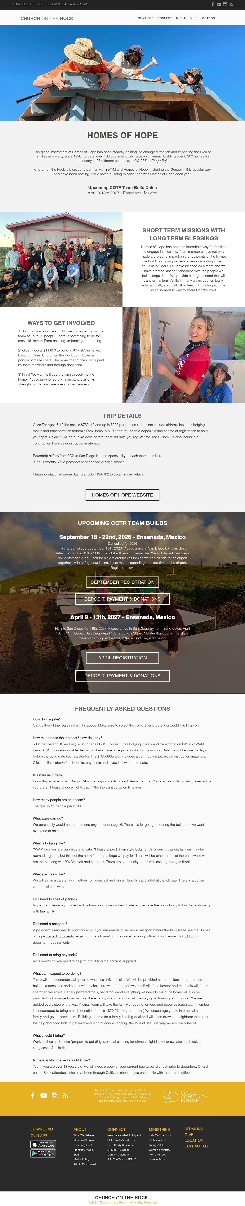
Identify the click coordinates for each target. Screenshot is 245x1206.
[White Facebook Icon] (33, 1095)
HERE (189, 936)
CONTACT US (196, 1146)
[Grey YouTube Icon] (219, 4)
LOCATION (194, 1140)
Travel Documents (60, 936)
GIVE (189, 1134)
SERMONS (194, 1128)
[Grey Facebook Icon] (213, 4)
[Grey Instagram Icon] (225, 4)
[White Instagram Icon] (55, 1095)
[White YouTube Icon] (44, 1095)
